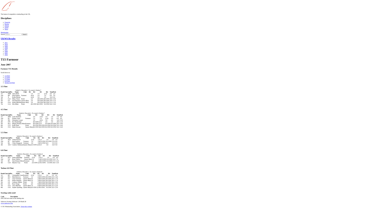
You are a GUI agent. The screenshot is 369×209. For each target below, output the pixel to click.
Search (3, 34)
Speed (6, 27)
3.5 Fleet (7, 76)
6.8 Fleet (7, 81)
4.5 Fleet (7, 77)
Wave (6, 29)
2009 (6, 46)
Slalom (7, 26)
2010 (6, 44)
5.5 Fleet (7, 79)
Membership (4, 32)
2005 (6, 53)
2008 (6, 48)
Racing (7, 24)
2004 (6, 55)
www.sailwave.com (7, 203)
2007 (6, 49)
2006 (6, 51)
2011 (6, 43)
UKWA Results (8, 38)
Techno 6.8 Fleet (10, 83)
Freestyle (7, 22)
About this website (26, 206)
